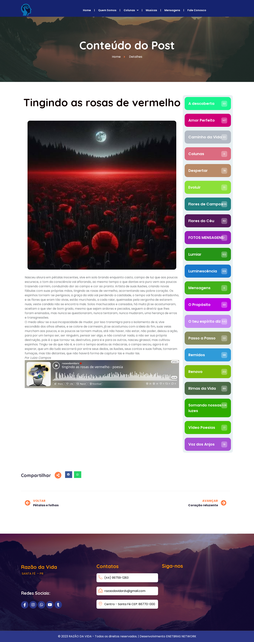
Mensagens (172, 10)
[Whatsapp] (41, 604)
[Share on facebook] (68, 474)
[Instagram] (33, 604)
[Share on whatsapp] (77, 474)
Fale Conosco (196, 10)
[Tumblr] (58, 604)
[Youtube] (50, 604)
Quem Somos (107, 10)
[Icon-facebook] (24, 604)
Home (87, 10)
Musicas (151, 10)
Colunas (129, 10)
